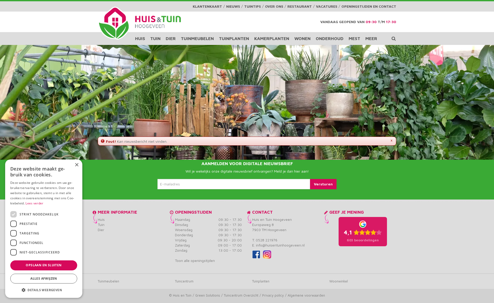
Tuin (101, 224)
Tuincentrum (184, 281)
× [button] (76, 165)
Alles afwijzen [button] (43, 278)
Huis (101, 219)
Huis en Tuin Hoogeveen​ (272, 219)
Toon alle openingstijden (195, 260)
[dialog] (43, 228)
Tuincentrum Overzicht (241, 295)
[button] (43, 290)
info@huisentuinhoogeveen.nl (280, 245)
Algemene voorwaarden (306, 295)
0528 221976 (266, 240)
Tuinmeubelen (108, 281)
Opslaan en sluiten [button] (43, 265)
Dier (101, 230)
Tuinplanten (260, 281)
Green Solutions (207, 295)
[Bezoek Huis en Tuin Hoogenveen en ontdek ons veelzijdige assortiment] (114, 23)
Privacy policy (273, 295)
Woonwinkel (338, 281)
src (393, 38)
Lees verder (34, 203)
